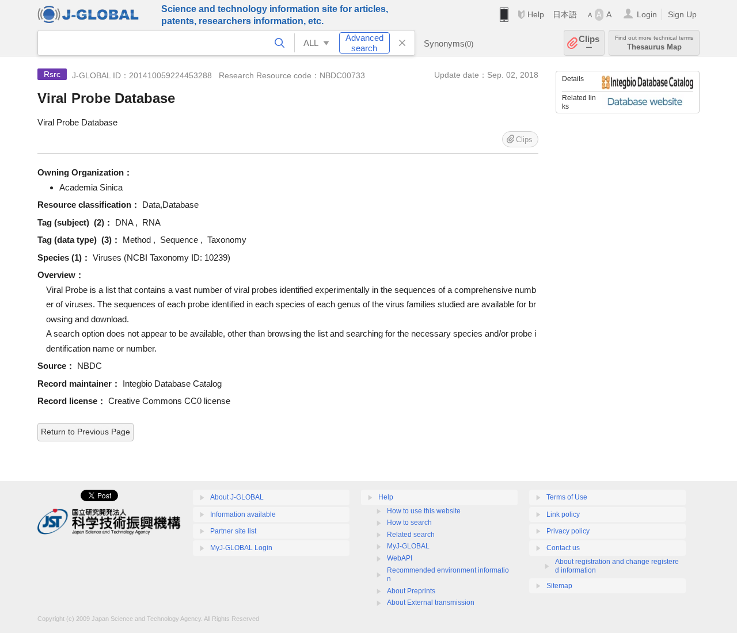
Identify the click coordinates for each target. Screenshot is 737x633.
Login (647, 14)
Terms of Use (566, 497)
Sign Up (682, 14)
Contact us (563, 548)
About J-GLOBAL (237, 497)
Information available (243, 514)
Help (535, 14)
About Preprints (411, 591)
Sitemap (559, 586)
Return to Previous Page (85, 431)
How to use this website (424, 511)
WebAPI (399, 558)
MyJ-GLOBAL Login (241, 548)
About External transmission (430, 602)
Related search (411, 535)
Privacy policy (568, 531)
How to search (409, 522)
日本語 (565, 14)
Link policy (563, 514)
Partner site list (233, 531)
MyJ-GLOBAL (408, 546)
